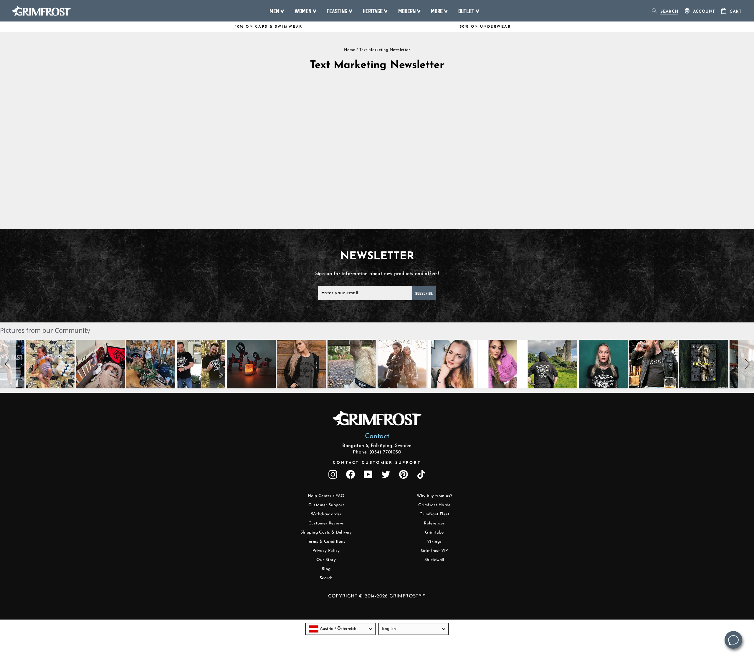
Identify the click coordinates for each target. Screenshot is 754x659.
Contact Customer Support (377, 463)
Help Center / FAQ (326, 496)
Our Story (326, 560)
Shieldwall (434, 560)
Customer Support (326, 505)
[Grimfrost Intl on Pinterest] (403, 474)
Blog (326, 569)
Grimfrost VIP (434, 551)
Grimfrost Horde (434, 505)
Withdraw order (326, 514)
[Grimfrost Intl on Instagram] (332, 474)
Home (349, 50)
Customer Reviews (326, 523)
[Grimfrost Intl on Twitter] (385, 474)
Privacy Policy (326, 551)
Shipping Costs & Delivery (326, 532)
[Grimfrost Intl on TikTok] (421, 474)
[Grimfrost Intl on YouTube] (368, 474)
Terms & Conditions (326, 541)
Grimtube (434, 532)
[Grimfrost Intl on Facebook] (350, 474)
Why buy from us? (434, 496)
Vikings (434, 541)
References (434, 523)
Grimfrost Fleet (434, 514)
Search (326, 578)
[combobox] (340, 629)
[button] (8, 364)
